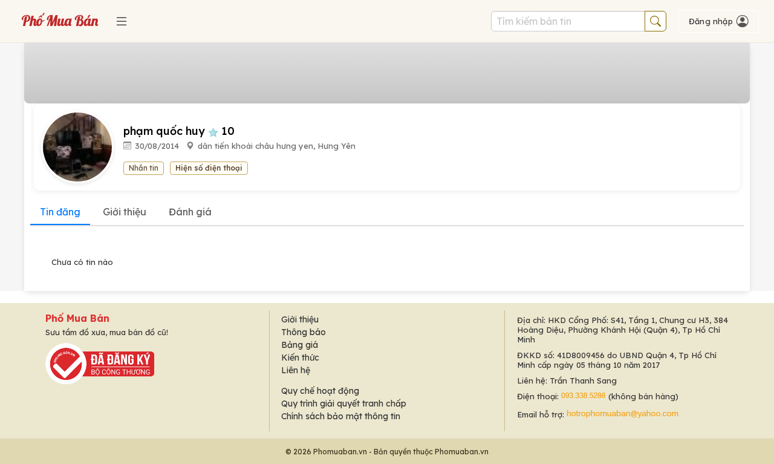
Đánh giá (190, 212)
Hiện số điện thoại (208, 167)
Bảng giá (299, 344)
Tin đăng (60, 212)
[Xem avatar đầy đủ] (82, 146)
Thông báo (303, 332)
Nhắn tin (143, 167)
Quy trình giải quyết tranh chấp (343, 403)
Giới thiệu (124, 212)
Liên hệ (295, 370)
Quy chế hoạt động (320, 390)
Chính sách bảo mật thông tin (340, 416)
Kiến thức (300, 357)
